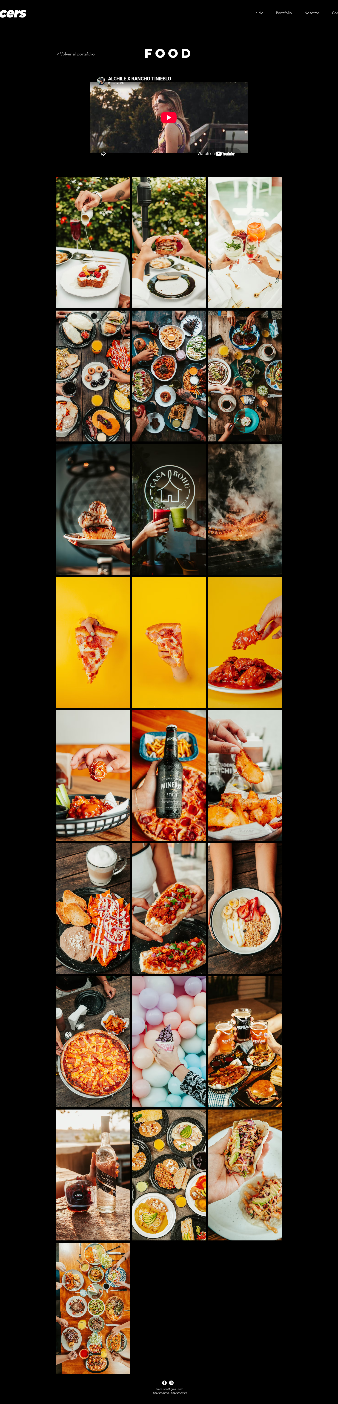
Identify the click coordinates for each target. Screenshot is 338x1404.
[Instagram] (184, 1387)
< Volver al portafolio (75, 54)
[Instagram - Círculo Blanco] (171, 1383)
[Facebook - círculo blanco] (164, 1383)
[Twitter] (173, 1387)
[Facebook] (162, 1387)
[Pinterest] (151, 1387)
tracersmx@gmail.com (169, 1389)
